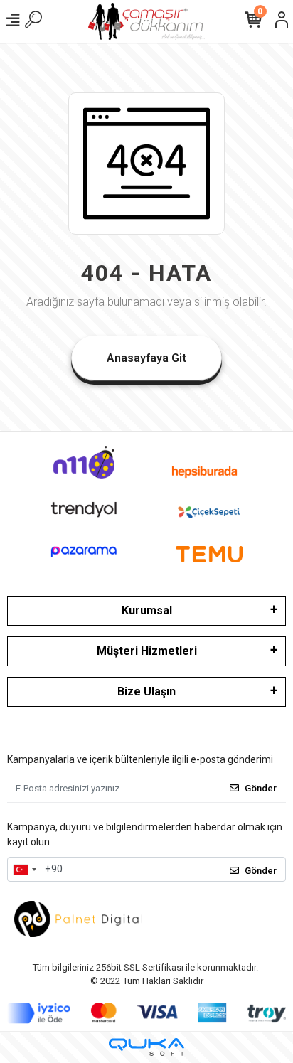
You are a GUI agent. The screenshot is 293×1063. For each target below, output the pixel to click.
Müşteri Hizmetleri (147, 651)
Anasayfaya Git (146, 358)
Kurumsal (147, 610)
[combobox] (24, 870)
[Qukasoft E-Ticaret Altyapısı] (146, 1047)
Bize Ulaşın (146, 691)
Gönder (261, 788)
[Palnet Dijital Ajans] (78, 918)
